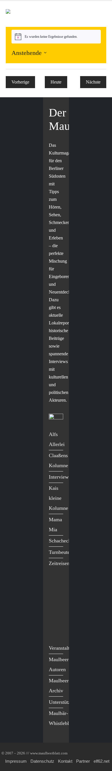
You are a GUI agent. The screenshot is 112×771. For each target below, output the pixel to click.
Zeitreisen (59, 563)
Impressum (16, 761)
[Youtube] (55, 608)
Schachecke (61, 541)
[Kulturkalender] (85, 14)
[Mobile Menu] (99, 13)
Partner (83, 761)
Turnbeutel (60, 552)
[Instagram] (55, 620)
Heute (56, 82)
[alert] (56, 36)
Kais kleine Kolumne (58, 498)
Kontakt (65, 761)
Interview (59, 477)
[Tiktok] (55, 631)
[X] (55, 596)
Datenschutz (42, 761)
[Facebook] (55, 584)
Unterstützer (61, 702)
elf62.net (101, 761)
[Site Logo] (39, 14)
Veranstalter (61, 648)
